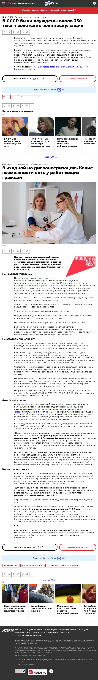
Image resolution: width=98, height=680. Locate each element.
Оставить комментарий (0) (78, 547)
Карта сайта (65, 633)
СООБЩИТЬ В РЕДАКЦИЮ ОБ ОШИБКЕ (28, 635)
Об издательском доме (33, 630)
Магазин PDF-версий (22, 633)
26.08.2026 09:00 (8, 164)
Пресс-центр (83, 630)
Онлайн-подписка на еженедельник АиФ (60, 630)
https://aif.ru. (45, 661)
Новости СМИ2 (49, 157)
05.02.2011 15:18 (7, 17)
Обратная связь (39, 633)
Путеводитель (53, 633)
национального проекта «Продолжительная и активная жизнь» (46, 286)
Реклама (18, 630)
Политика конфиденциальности (25, 664)
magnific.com (7, 245)
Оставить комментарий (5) (77, 78)
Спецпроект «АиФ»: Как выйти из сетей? (49, 10)
